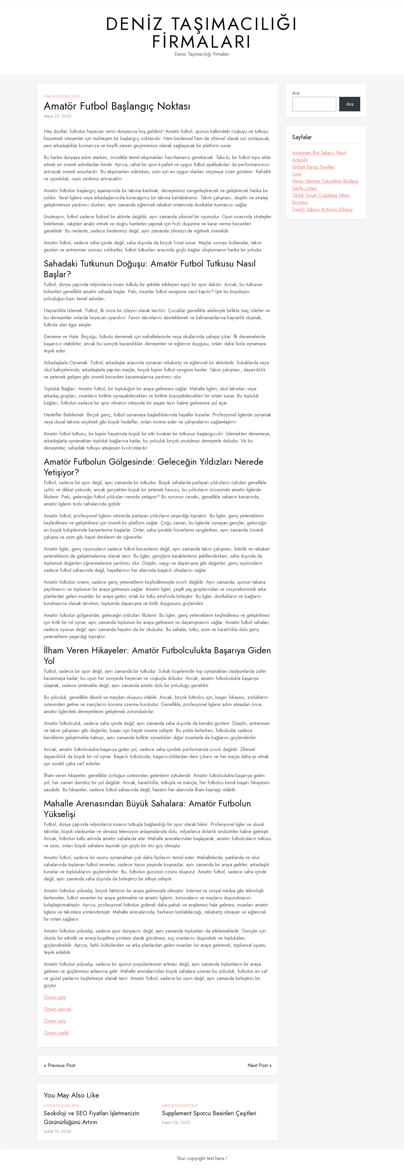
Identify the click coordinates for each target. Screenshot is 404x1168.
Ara (295, 93)
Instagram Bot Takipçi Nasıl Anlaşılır (319, 156)
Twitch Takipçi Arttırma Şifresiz (322, 209)
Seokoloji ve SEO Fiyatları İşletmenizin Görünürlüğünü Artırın (91, 1118)
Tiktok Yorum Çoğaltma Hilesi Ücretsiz (321, 199)
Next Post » (260, 1065)
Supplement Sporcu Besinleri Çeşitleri (209, 1113)
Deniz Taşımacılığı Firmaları (202, 33)
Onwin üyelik (56, 1032)
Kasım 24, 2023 (176, 1122)
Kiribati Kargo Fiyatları (313, 166)
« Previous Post (59, 1065)
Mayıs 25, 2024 (57, 116)
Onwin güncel (57, 1009)
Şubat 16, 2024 (57, 1131)
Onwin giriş (55, 997)
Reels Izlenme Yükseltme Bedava (325, 181)
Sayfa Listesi (304, 188)
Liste (296, 174)
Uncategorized (62, 96)
